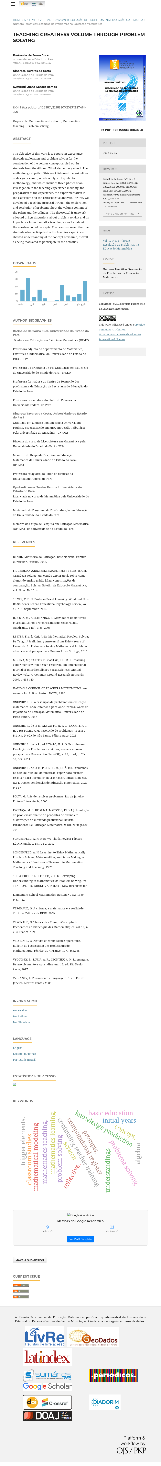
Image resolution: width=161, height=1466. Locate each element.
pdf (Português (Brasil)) (123, 129)
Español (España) (24, 1054)
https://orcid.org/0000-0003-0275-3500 (32, 94)
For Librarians (21, 1022)
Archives (30, 19)
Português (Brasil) (25, 1059)
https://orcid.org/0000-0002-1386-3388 (32, 63)
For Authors (20, 1016)
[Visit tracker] (14, 1085)
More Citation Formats (120, 213)
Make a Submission (30, 1260)
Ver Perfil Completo (80, 1239)
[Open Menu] (13, 4)
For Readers (20, 1010)
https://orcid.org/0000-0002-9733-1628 (32, 79)
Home (17, 19)
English (18, 1048)
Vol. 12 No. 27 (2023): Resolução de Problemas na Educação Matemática (91, 19)
